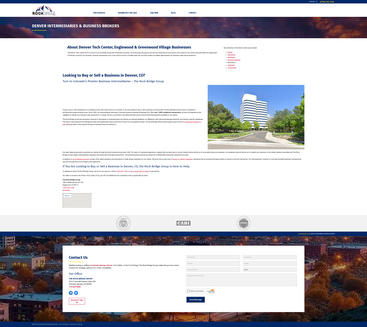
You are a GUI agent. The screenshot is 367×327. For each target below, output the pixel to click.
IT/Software (232, 68)
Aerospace (231, 55)
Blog (173, 13)
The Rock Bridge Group (304, 233)
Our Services (99, 13)
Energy (230, 52)
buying (175, 159)
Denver (109, 265)
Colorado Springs (98, 265)
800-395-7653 (328, 2)
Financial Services (234, 60)
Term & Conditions (64, 324)
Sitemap (80, 324)
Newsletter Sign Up (77, 301)
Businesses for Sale (127, 13)
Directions (66, 190)
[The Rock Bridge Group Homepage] (61, 10)
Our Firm (154, 13)
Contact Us (313, 1)
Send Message (195, 300)
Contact (192, 13)
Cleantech (231, 65)
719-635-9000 (75, 287)
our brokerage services (81, 159)
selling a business (186, 159)
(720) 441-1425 (122, 171)
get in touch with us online (139, 171)
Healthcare (231, 57)
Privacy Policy (73, 324)
